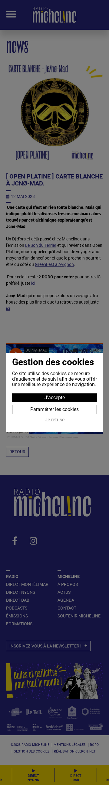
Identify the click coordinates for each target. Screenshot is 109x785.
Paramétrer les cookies (54, 409)
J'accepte (55, 397)
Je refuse (54, 420)
